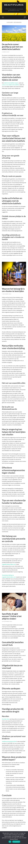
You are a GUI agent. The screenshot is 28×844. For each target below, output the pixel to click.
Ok (10, 841)
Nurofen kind (5, 719)
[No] (26, 837)
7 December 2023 (6, 294)
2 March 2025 (5, 51)
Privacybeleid (16, 841)
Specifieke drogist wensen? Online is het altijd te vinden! (12, 616)
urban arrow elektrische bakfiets (10, 84)
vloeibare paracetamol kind (9, 741)
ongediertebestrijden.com (9, 564)
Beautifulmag (14, 5)
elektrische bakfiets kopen (11, 83)
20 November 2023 (7, 621)
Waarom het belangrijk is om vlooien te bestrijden (13, 290)
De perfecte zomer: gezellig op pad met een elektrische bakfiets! (12, 46)
